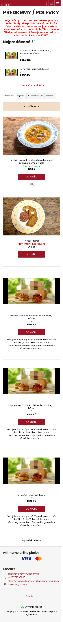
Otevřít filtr (31, 106)
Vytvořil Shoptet (33, 607)
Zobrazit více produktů (31, 85)
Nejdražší (21, 96)
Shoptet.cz (31, 596)
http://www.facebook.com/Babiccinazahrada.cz (33, 581)
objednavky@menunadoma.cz (24, 573)
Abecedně (50, 96)
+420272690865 (16, 577)
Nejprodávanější (35, 96)
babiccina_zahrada (18, 584)
